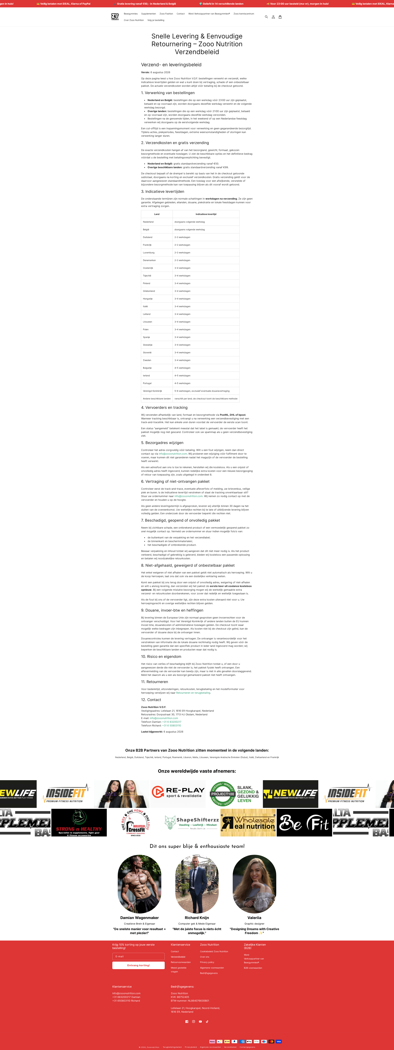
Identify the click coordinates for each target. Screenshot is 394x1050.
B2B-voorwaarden (253, 968)
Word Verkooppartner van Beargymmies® (254, 958)
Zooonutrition (153, 1047)
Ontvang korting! (138, 965)
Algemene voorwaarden (212, 967)
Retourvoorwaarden (181, 962)
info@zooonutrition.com (173, 453)
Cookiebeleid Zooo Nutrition (214, 951)
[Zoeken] (266, 17)
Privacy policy (207, 962)
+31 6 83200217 (171, 721)
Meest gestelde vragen (178, 969)
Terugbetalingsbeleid (172, 1047)
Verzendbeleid (178, 956)
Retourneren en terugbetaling (193, 692)
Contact (175, 951)
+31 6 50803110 (171, 725)
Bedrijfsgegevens (209, 973)
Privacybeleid (191, 1047)
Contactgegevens (247, 1047)
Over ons (204, 956)
